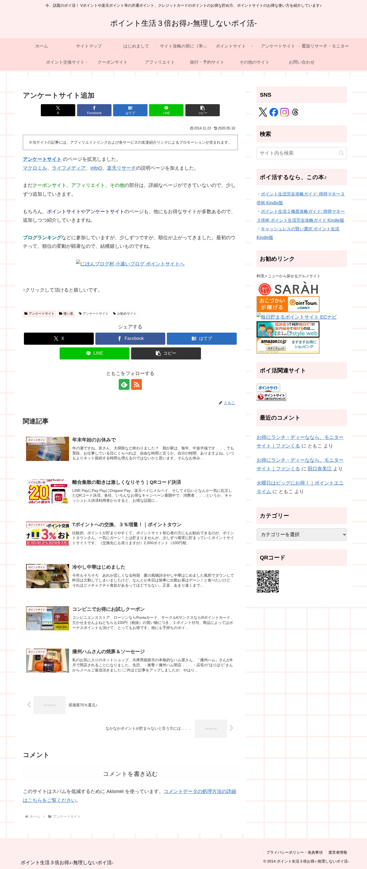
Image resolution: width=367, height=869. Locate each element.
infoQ (96, 168)
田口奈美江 (320, 468)
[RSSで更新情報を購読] (136, 384)
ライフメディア (69, 168)
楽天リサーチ (121, 168)
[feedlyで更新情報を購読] (124, 384)
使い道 (68, 313)
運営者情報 (337, 852)
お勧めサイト (126, 313)
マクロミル (35, 168)
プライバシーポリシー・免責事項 (294, 852)
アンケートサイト (42, 159)
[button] (202, 110)
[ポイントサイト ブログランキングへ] (271, 396)
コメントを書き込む (130, 773)
